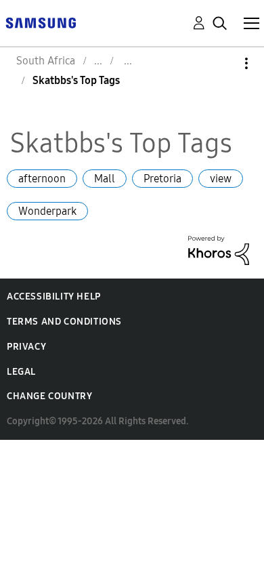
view (221, 178)
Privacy (26, 346)
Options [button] (223, 63)
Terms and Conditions (64, 321)
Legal (21, 371)
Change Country (49, 396)
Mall (104, 178)
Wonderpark (47, 211)
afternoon (42, 178)
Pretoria (162, 178)
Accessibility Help (54, 296)
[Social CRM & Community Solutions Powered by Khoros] (218, 249)
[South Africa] (40, 22)
